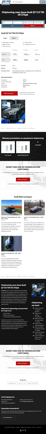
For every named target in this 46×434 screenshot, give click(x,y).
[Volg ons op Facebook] (22, 430)
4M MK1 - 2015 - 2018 (32, 383)
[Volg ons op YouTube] (21, 430)
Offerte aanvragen (8, 93)
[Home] (5, 128)
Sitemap (18, 427)
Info (13, 25)
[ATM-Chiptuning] (6, 2)
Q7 (24, 383)
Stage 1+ (14, 38)
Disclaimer (39, 427)
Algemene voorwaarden (26, 427)
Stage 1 (5, 38)
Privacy (33, 427)
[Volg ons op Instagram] (25, 430)
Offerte (32, 25)
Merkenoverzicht (12, 383)
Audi (20, 383)
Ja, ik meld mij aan (7, 417)
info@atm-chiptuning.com (28, 401)
